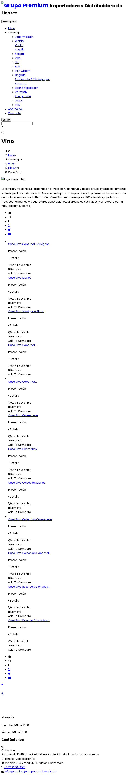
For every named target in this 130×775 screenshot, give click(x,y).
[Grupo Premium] (25, 5)
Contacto (14, 113)
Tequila (19, 49)
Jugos (19, 100)
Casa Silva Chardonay (22, 449)
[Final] (9, 234)
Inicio (11, 28)
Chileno (13, 168)
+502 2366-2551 (14, 767)
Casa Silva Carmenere (23, 415)
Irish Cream (22, 71)
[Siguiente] (9, 230)
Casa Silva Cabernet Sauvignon (28, 244)
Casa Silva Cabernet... (22, 345)
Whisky (19, 41)
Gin (17, 62)
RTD (17, 105)
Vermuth (21, 92)
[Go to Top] (2, 684)
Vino (18, 58)
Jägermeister (24, 37)
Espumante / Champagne (32, 79)
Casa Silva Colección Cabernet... (29, 553)
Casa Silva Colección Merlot (26, 483)
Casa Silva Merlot (19, 278)
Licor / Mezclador (26, 88)
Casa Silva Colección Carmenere (30, 519)
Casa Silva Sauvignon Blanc (26, 311)
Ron (17, 66)
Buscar (6, 120)
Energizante (23, 96)
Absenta (20, 83)
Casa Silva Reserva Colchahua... (29, 587)
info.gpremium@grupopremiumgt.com (30, 771)
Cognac (20, 75)
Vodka (19, 45)
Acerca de (15, 109)
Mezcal (19, 54)
